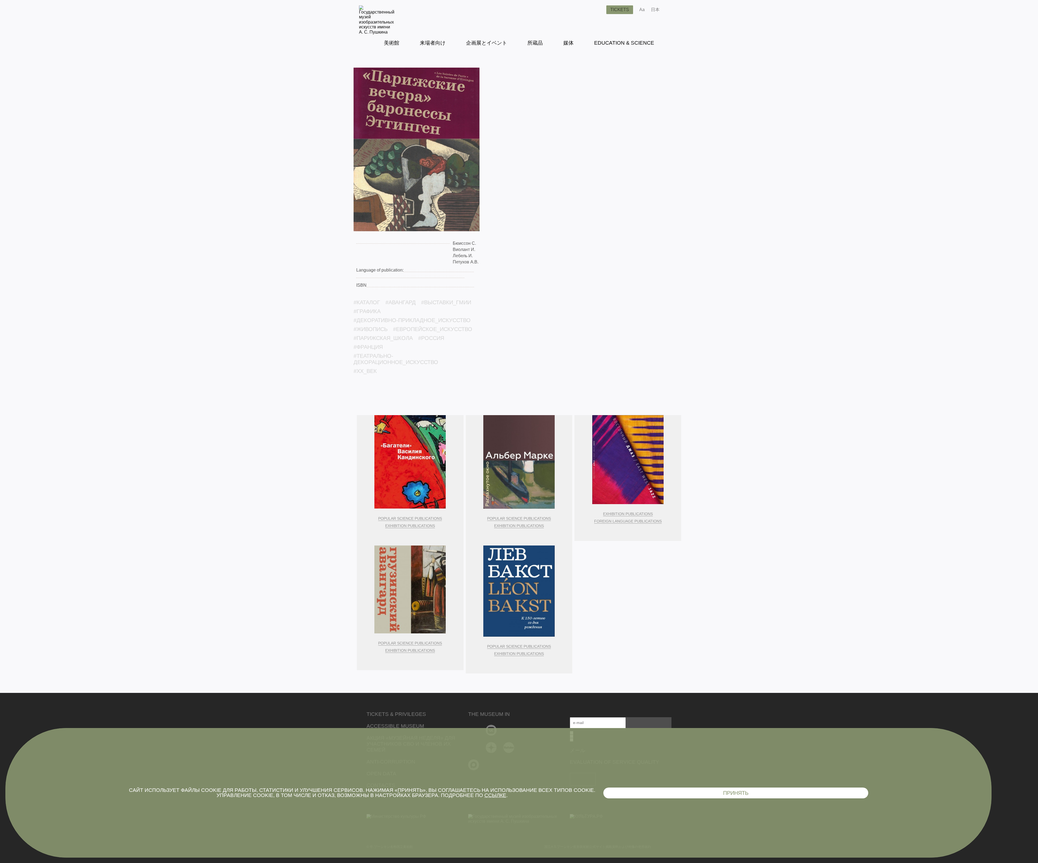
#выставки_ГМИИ (446, 302)
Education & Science (624, 43)
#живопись (371, 329)
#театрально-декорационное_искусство (396, 359)
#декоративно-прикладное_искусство (412, 320)
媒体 (568, 43)
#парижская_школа (383, 338)
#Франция (368, 347)
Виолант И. (464, 249)
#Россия (431, 338)
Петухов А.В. (465, 262)
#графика (367, 311)
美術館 (391, 43)
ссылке (495, 795)
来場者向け (432, 43)
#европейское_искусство (432, 329)
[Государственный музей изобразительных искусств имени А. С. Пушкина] (376, 32)
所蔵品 (535, 43)
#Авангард (400, 302)
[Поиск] (598, 9)
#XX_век (365, 371)
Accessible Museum (395, 726)
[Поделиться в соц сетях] (671, 9)
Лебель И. (463, 255)
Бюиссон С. (464, 243)
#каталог (367, 302)
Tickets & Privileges (396, 714)
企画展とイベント (486, 43)
